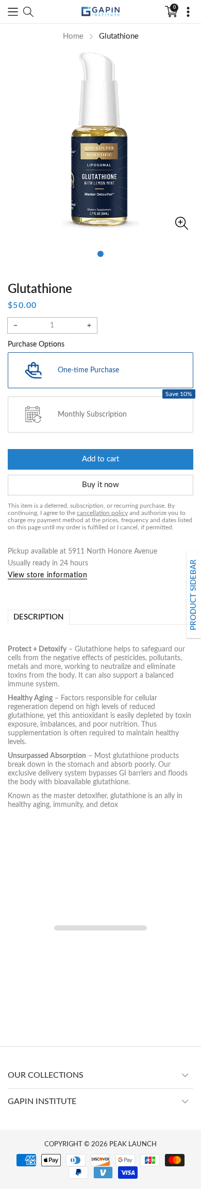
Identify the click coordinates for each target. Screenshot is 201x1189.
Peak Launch (133, 1144)
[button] (13, 12)
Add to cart (100, 459)
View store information (47, 575)
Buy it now (100, 485)
